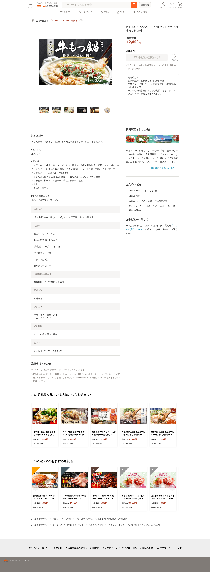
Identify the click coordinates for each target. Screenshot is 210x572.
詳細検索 (145, 5)
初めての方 (141, 12)
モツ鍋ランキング (96, 525)
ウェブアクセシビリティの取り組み (119, 548)
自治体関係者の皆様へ (76, 548)
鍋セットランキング (75, 525)
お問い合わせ (146, 548)
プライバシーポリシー (39, 548)
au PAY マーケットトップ (169, 548)
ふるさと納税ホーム (39, 519)
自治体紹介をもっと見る (162, 168)
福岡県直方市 (42, 21)
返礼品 (67, 12)
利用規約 (94, 548)
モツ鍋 (68, 519)
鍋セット (56, 519)
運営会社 (57, 548)
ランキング (87, 12)
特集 (122, 12)
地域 (106, 12)
